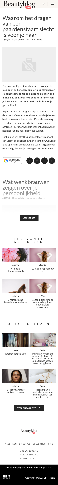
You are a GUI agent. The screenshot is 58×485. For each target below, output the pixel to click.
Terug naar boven (27, 408)
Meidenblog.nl (29, 455)
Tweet (37, 160)
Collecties (39, 444)
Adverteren (11, 467)
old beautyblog (36, 39)
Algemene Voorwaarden (30, 467)
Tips (50, 444)
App (52, 160)
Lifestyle (6, 39)
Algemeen (11, 444)
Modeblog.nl (28, 459)
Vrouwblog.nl (29, 451)
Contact (48, 467)
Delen (29, 160)
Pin (44, 160)
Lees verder (29, 218)
